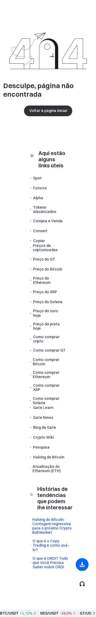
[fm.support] (82, 583)
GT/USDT (88, 613)
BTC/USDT (9, 613)
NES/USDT (49, 613)
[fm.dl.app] (82, 564)
